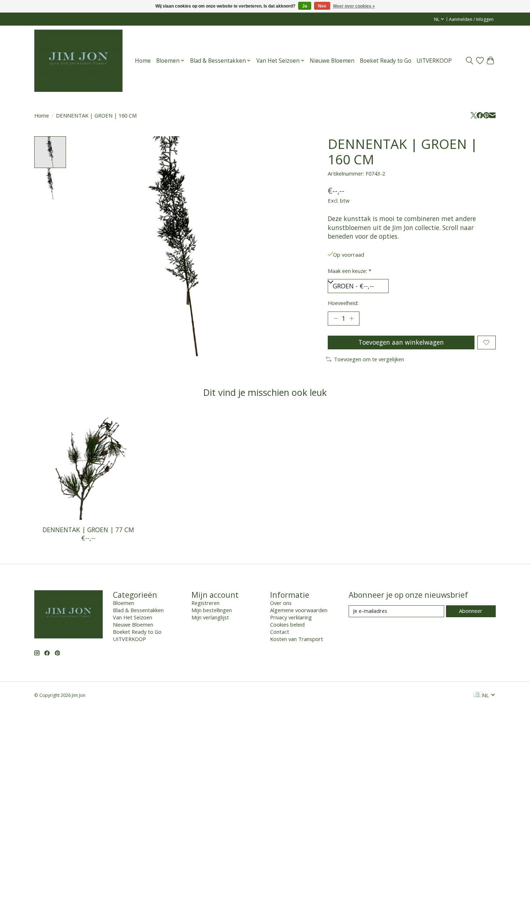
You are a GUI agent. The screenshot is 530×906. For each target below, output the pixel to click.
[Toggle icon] (469, 60)
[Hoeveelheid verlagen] (336, 318)
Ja (304, 6)
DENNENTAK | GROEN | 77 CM (88, 529)
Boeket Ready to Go (385, 61)
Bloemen (123, 602)
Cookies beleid (287, 624)
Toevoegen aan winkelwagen (401, 342)
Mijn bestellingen (211, 610)
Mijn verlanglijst (210, 617)
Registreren (205, 602)
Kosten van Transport (296, 638)
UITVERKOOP (434, 61)
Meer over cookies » (354, 6)
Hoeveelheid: (343, 302)
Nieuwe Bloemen (332, 61)
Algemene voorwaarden (298, 610)
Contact (279, 631)
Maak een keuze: (349, 270)
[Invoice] (477, 695)
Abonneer (470, 610)
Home (143, 61)
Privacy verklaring (291, 617)
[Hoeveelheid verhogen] (351, 318)
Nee (322, 6)
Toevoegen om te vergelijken (369, 359)
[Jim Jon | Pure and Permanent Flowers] (78, 60)
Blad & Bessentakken (138, 610)
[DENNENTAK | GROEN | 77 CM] (88, 466)
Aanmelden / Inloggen (471, 19)
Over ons (281, 602)
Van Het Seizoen (132, 617)
